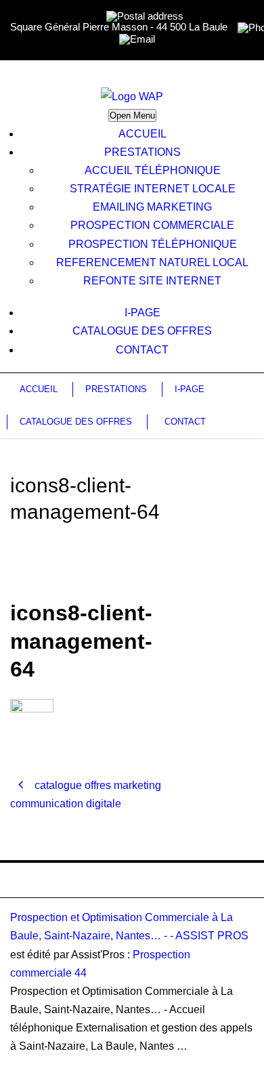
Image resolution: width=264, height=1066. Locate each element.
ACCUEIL (142, 134)
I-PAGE (142, 312)
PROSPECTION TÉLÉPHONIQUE (152, 244)
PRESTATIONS (142, 152)
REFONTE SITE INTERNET (152, 280)
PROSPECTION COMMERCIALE (152, 225)
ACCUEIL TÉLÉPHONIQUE (153, 170)
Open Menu (132, 115)
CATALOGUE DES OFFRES (142, 331)
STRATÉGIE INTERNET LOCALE (153, 188)
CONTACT (142, 350)
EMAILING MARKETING (152, 207)
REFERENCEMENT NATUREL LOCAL (152, 262)
